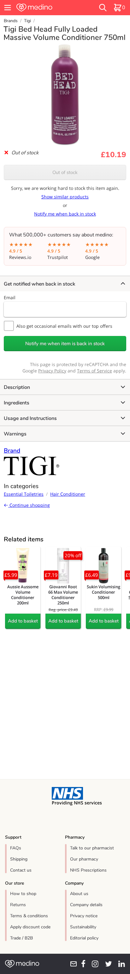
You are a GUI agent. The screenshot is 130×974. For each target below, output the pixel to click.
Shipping (18, 859)
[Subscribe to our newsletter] (71, 964)
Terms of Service (94, 371)
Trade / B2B (21, 938)
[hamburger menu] (7, 7)
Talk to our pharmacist (92, 848)
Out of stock (65, 172)
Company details (86, 905)
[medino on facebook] (81, 964)
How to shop (23, 894)
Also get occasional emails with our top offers (64, 326)
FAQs (15, 848)
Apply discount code (30, 927)
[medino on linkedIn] (120, 964)
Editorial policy (84, 938)
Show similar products (65, 197)
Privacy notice (84, 916)
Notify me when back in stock (65, 214)
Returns (18, 905)
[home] (45, 7)
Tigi (27, 21)
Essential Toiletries (24, 494)
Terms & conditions (29, 916)
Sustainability (83, 927)
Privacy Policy (52, 371)
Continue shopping (29, 505)
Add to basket (23, 621)
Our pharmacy (84, 859)
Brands (11, 21)
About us (79, 894)
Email (9, 297)
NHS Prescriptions (88, 870)
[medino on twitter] (106, 964)
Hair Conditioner (67, 494)
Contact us (21, 870)
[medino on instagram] (93, 964)
